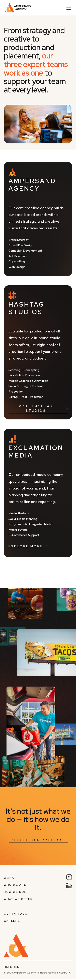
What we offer (18, 899)
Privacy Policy (11, 966)
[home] (22, 7)
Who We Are (15, 885)
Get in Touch (17, 913)
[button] (68, 8)
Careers (12, 921)
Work (9, 877)
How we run (15, 892)
